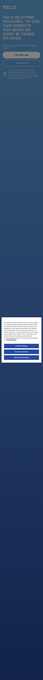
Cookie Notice (11, 340)
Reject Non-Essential (21, 357)
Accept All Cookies (21, 351)
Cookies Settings (21, 346)
